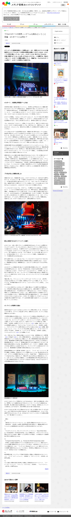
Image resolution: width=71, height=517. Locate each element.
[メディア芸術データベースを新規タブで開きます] (20, 511)
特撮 (55, 178)
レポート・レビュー (61, 40)
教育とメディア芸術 (58, 161)
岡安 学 (7, 43)
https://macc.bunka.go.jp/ (53, 12)
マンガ (56, 83)
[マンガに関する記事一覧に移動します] (9, 24)
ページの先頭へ (6, 507)
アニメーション (58, 65)
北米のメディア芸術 (58, 166)
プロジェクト (59, 43)
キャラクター (57, 176)
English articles (58, 31)
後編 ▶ (47, 469)
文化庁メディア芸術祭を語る (60, 180)
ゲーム (7, 30)
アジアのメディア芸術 (58, 170)
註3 (17, 332)
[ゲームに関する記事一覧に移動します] (35, 24)
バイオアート (63, 176)
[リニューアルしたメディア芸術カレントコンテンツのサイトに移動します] (11, 19)
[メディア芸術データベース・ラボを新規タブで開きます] (33, 511)
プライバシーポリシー (17, 515)
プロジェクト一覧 (63, 511)
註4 (6, 337)
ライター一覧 (52, 511)
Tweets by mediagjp (58, 190)
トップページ (5, 27)
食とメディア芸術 (61, 178)
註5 (15, 337)
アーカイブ (57, 174)
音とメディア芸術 (63, 172)
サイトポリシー (7, 515)
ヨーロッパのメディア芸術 (59, 168)
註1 (32, 323)
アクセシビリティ (28, 515)
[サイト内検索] (54, 5)
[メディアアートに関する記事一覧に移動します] (48, 24)
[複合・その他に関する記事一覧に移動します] (62, 24)
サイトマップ (38, 515)
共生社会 (56, 172)
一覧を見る (65, 148)
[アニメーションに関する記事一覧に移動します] (22, 24)
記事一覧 (11, 27)
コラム (6, 40)
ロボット (62, 174)
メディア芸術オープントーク (60, 183)
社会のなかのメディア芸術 (59, 163)
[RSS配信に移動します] (68, 4)
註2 (40, 327)
